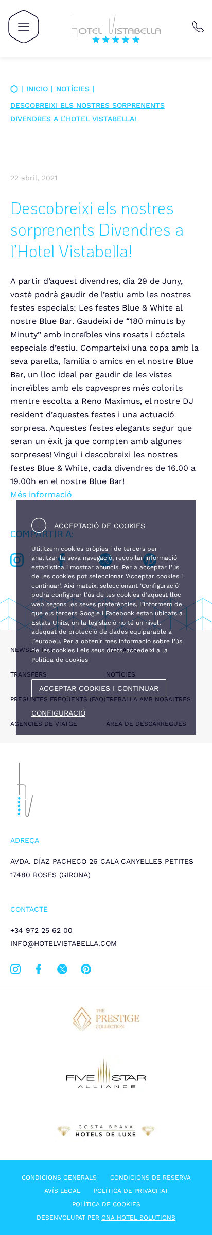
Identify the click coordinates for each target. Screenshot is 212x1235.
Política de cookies (106, 1204)
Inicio (37, 89)
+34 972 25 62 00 (41, 930)
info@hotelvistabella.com (63, 943)
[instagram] (15, 971)
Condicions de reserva (150, 1177)
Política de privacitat (131, 1190)
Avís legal (62, 1190)
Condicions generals (59, 1177)
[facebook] (38, 971)
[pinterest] (86, 971)
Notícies (73, 89)
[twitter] (62, 971)
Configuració (58, 713)
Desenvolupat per (106, 1217)
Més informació (41, 494)
